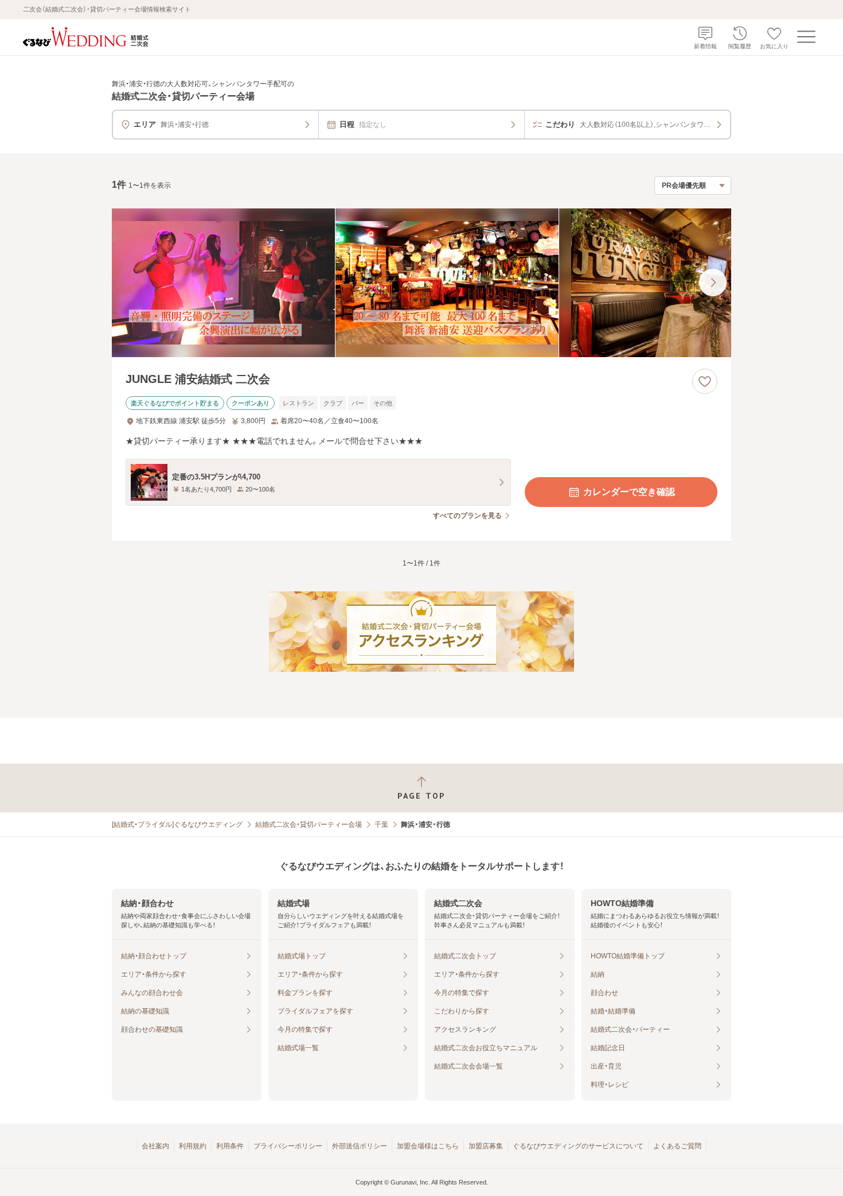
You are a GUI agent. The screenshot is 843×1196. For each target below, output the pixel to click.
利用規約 (192, 1146)
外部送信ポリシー (359, 1146)
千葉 (381, 824)
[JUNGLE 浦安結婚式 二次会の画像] (421, 282)
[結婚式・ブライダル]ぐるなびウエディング (177, 824)
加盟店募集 (486, 1146)
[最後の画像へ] (713, 282)
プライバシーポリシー (287, 1146)
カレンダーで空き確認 (629, 492)
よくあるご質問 (677, 1146)
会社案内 (155, 1146)
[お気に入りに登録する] (704, 381)
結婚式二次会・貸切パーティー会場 (308, 824)
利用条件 (230, 1146)
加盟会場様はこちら (428, 1146)
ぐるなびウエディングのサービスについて (578, 1146)
